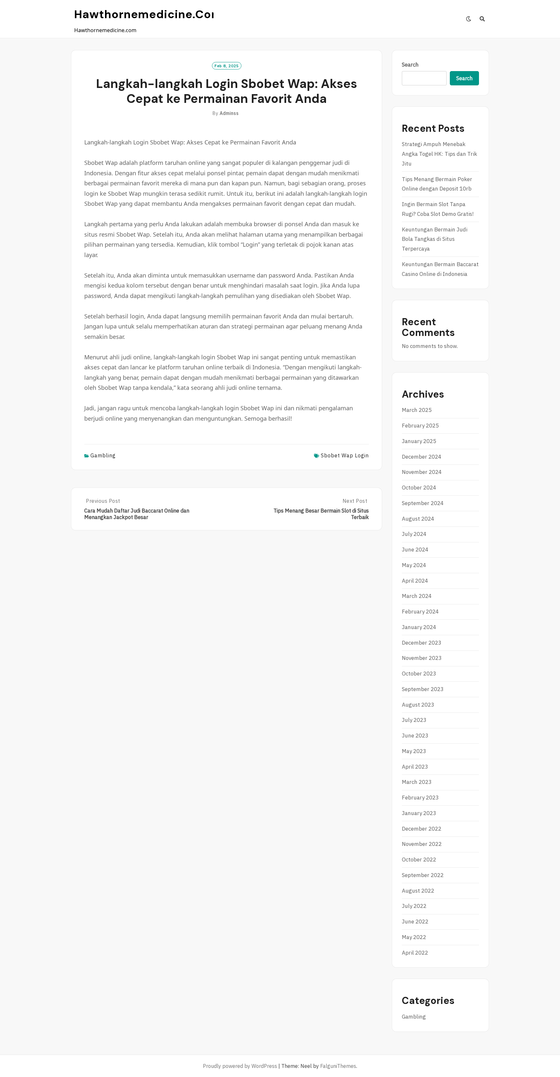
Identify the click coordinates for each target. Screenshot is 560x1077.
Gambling (103, 455)
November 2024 (422, 472)
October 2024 (419, 487)
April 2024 (415, 580)
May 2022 (414, 937)
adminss (229, 113)
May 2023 (414, 751)
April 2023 (415, 766)
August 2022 (418, 890)
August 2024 (418, 518)
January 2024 (419, 627)
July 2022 (414, 906)
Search (410, 64)
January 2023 (419, 813)
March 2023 (417, 782)
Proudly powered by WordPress (240, 1066)
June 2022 (415, 921)
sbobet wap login (345, 455)
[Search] (482, 19)
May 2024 (414, 565)
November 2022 (422, 844)
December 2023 (421, 642)
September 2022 (423, 875)
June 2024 (415, 549)
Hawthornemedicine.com (148, 14)
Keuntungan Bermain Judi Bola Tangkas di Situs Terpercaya (434, 239)
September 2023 (423, 689)
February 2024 (420, 611)
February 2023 (420, 797)
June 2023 (415, 735)
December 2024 (421, 456)
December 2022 (421, 828)
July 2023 (414, 720)
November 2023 (422, 658)
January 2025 (419, 441)
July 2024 (414, 534)
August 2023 (418, 704)
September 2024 (423, 503)
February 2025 (420, 425)
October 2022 (419, 859)
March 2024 (417, 596)
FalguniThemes (338, 1066)
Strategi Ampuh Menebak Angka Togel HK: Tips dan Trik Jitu (439, 154)
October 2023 (419, 673)
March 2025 (417, 410)
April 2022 (415, 952)
